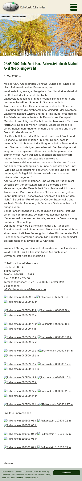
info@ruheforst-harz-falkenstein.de (25, 289)
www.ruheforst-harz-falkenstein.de (24, 255)
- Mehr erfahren (31, 478)
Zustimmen (67, 473)
